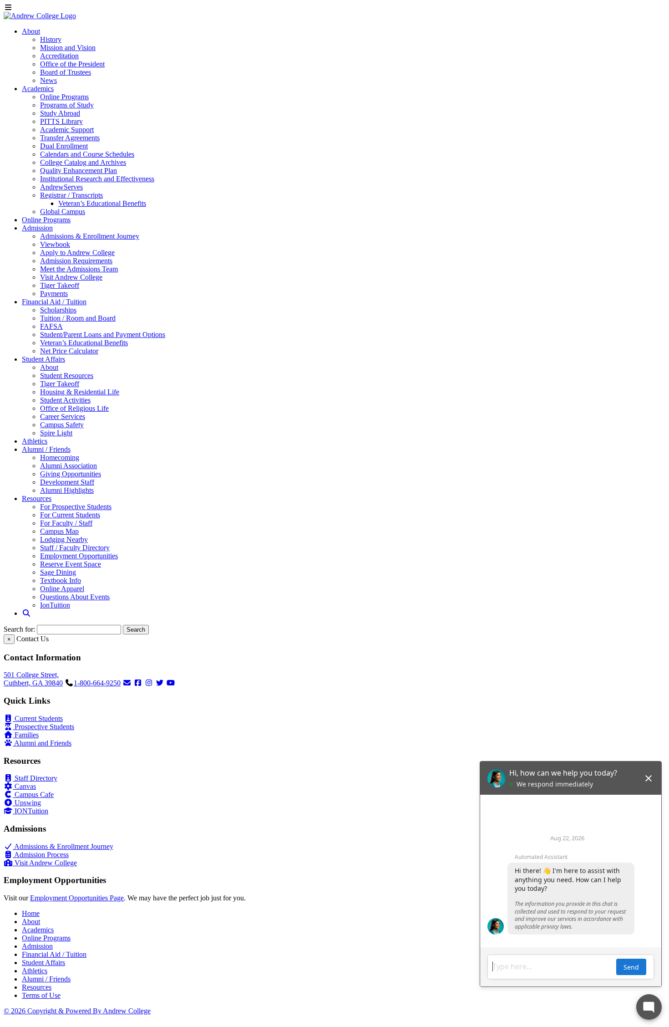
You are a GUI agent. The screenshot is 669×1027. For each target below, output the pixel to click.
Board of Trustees (65, 72)
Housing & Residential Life (79, 392)
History (50, 39)
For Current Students (70, 515)
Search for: (19, 629)
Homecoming (59, 457)
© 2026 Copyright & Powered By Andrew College (77, 1011)
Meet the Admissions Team (79, 269)
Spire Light (56, 433)
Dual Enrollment (64, 146)
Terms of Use (41, 995)
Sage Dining (58, 572)
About (31, 31)
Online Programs (64, 97)
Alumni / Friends (46, 449)
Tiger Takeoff (59, 285)
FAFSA (51, 326)
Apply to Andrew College (77, 252)
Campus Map (59, 531)
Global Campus (62, 211)
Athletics (34, 441)
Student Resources (66, 375)
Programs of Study (67, 105)
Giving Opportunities (70, 474)
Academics (38, 88)
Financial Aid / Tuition (54, 302)
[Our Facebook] (137, 683)
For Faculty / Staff (66, 523)
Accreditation (59, 56)
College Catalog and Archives (83, 162)
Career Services (62, 416)
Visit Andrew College (71, 277)
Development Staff (67, 482)
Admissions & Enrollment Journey (89, 236)
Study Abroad (60, 113)
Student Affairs (43, 359)
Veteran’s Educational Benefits (102, 203)
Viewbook (55, 244)
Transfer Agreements (70, 138)
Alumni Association (68, 466)
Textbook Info (60, 580)
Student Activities (65, 400)
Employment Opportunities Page (77, 898)
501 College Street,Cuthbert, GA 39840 (33, 679)
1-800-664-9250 (97, 683)
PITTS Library (61, 121)
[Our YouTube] (170, 683)
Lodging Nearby (64, 539)
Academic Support (67, 129)
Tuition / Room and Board (78, 318)
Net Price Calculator (69, 351)
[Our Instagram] (148, 683)
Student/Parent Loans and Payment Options (102, 334)
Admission (37, 228)
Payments (54, 293)
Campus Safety (62, 425)
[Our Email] (127, 683)
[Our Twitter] (159, 683)
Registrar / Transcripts (71, 195)
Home (31, 913)
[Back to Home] (40, 16)
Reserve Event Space (70, 564)
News (48, 80)
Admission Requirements (76, 261)
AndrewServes (61, 187)
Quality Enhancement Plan (78, 170)
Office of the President (72, 64)
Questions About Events (75, 597)
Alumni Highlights (67, 490)
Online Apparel (62, 589)
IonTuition (55, 605)
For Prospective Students (76, 507)
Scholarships (58, 310)
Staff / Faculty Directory (75, 548)
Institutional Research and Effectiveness (97, 179)
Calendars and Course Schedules (87, 154)
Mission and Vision (68, 47)
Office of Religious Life (74, 408)
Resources (36, 498)
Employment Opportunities (79, 556)
